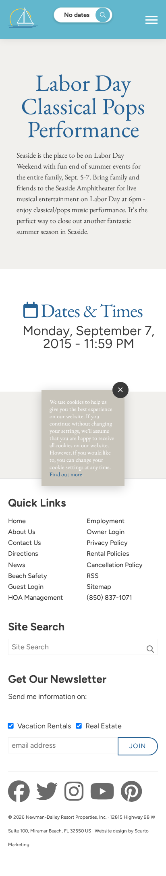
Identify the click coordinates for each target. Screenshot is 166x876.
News (16, 565)
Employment (105, 521)
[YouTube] (104, 792)
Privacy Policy (107, 542)
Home (17, 521)
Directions (23, 553)
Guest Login (26, 586)
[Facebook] (21, 792)
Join (137, 746)
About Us (21, 532)
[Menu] (151, 20)
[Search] (150, 649)
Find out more (66, 474)
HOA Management (35, 597)
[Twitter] (49, 792)
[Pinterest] (131, 792)
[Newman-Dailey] (48, 19)
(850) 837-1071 (109, 597)
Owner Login (105, 532)
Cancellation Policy (115, 565)
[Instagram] (76, 792)
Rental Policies (108, 553)
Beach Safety (27, 576)
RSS (93, 576)
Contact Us (24, 542)
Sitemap (99, 586)
